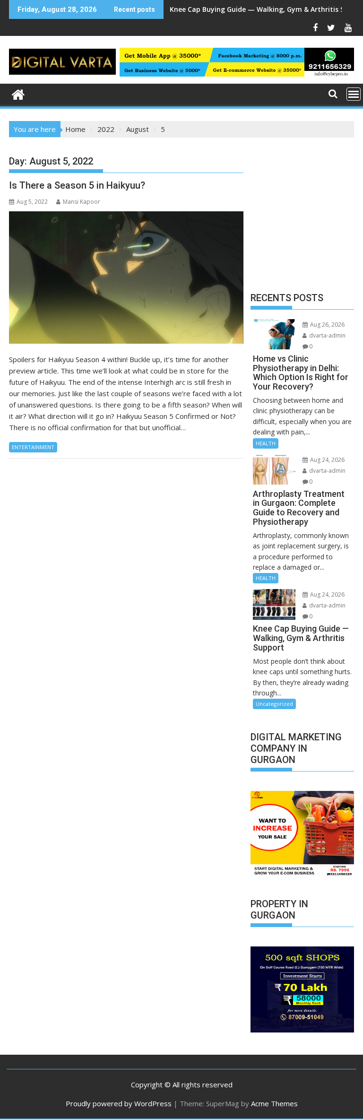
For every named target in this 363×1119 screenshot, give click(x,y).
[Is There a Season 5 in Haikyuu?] (126, 277)
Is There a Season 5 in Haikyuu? (77, 185)
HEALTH (266, 443)
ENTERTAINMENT (33, 447)
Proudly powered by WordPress (119, 1103)
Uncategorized (274, 703)
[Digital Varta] (18, 93)
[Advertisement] (302, 217)
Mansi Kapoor (81, 202)
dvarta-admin (327, 335)
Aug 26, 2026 (327, 325)
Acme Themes (274, 1103)
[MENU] (353, 94)
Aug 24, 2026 (327, 460)
